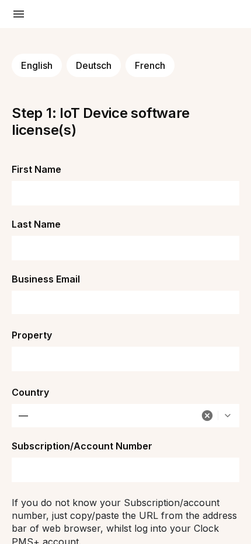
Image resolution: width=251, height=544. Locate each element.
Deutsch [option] (93, 65)
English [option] (37, 65)
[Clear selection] (207, 415)
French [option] (150, 65)
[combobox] (125, 415)
